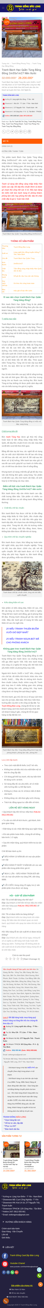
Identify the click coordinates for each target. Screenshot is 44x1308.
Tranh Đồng (25, 1305)
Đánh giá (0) (7, 146)
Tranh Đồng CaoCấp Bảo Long (24, 1255)
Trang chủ (5, 63)
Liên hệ (5, 1235)
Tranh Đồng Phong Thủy (21, 63)
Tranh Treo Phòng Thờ (31, 124)
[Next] (42, 1157)
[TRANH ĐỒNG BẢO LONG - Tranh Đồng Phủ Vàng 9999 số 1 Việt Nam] (23, 8)
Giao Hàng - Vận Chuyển (12, 1232)
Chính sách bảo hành (11, 1229)
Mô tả (5, 141)
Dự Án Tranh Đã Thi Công (18, 121)
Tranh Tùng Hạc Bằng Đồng (11, 126)
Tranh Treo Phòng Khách (14, 124)
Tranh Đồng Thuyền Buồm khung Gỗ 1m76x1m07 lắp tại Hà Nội (10, 1163)
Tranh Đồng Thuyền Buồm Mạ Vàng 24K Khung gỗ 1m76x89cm (31, 1163)
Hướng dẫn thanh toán (12, 151)
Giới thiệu (6, 1238)
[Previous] (1, 1157)
